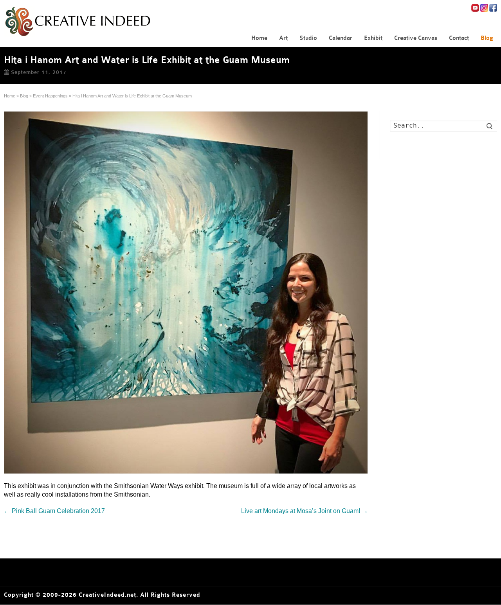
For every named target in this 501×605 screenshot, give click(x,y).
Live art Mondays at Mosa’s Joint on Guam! (304, 511)
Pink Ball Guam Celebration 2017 (54, 511)
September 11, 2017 (39, 72)
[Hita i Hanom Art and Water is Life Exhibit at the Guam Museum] (186, 292)
